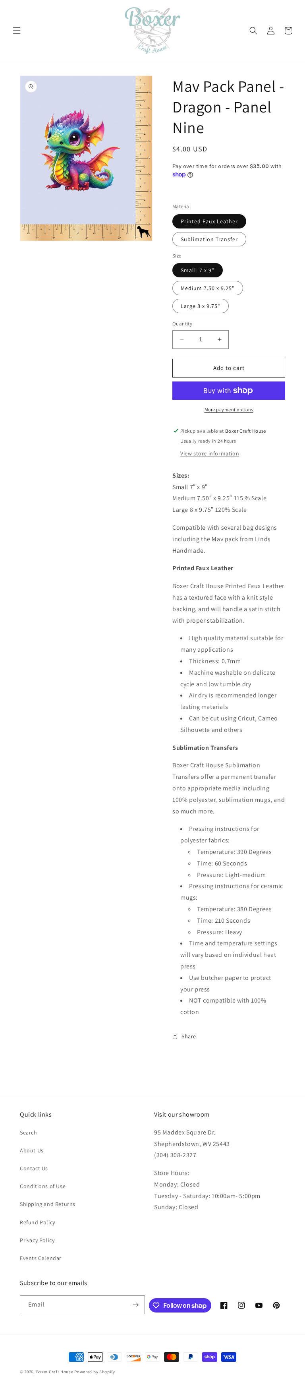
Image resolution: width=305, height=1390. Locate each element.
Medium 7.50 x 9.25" (208, 288)
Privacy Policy (37, 1240)
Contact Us (34, 1168)
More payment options (229, 409)
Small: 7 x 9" (197, 270)
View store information (209, 453)
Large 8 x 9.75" (200, 306)
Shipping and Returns (47, 1204)
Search (28, 1132)
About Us (32, 1150)
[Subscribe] (136, 1304)
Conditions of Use (43, 1186)
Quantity (182, 323)
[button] (16, 30)
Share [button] (188, 1036)
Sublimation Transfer (209, 239)
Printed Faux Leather (209, 221)
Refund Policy (37, 1222)
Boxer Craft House (54, 1372)
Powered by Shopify (94, 1372)
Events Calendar (41, 1258)
